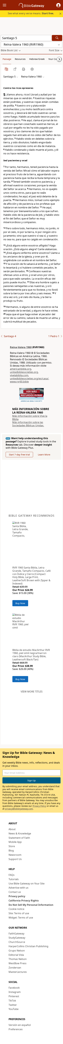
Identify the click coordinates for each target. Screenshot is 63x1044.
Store (12, 846)
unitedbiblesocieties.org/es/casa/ (29, 378)
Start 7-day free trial (19, 454)
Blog (11, 850)
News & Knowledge (20, 833)
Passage (7, 58)
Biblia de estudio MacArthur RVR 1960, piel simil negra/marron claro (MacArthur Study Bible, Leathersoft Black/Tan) (31, 654)
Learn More (44, 454)
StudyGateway (17, 937)
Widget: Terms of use (21, 917)
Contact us (15, 892)
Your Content (55, 58)
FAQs (12, 875)
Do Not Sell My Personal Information (31, 905)
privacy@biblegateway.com (19, 808)
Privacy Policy (39, 805)
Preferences (16, 1029)
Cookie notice (16, 909)
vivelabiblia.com (19, 375)
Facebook (14, 987)
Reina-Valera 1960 (21, 347)
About (12, 829)
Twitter (13, 1005)
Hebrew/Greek (37, 58)
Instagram (15, 992)
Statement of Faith (19, 837)
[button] (58, 5)
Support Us (15, 859)
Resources (20, 58)
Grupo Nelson (17, 950)
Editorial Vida (16, 955)
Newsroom (15, 854)
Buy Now (20, 603)
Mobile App (15, 842)
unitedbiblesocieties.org (24, 372)
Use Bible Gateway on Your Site (26, 883)
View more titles (32, 691)
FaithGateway (16, 933)
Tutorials (14, 879)
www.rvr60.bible (19, 381)
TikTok (12, 1000)
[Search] (57, 38)
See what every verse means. (31, 13)
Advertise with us (18, 887)
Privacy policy (17, 896)
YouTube (14, 1009)
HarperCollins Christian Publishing (28, 946)
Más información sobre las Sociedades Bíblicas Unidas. (28, 424)
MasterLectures (18, 972)
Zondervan (15, 967)
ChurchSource (17, 942)
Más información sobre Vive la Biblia (29, 417)
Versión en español (20, 1025)
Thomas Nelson (18, 959)
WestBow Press (17, 963)
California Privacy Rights (24, 900)
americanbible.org (20, 369)
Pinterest (14, 996)
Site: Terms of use (19, 913)
